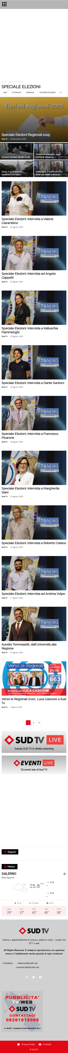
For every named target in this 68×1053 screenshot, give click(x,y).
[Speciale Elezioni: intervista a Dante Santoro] (34, 362)
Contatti (47, 1044)
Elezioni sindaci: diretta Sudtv (16, 157)
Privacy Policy (28, 1044)
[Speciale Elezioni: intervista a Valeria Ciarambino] (34, 198)
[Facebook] (27, 977)
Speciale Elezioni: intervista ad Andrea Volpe (33, 593)
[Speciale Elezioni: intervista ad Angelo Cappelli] (34, 253)
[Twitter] (34, 977)
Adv (5, 92)
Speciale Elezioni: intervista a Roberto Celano (34, 543)
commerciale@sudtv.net (27, 967)
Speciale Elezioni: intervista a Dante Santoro (33, 383)
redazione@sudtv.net (27, 963)
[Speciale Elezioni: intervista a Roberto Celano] (34, 522)
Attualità (16, 92)
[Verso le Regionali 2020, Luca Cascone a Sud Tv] (34, 678)
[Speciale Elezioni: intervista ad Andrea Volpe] (34, 573)
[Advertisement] (34, 45)
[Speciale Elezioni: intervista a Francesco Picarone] (34, 413)
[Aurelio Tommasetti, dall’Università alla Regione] (34, 624)
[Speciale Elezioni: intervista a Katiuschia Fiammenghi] (34, 308)
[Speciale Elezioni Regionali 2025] (34, 119)
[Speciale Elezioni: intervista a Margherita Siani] (34, 468)
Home (4, 81)
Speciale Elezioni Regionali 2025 (26, 135)
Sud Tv (4, 139)
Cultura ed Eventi (47, 92)
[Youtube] (41, 977)
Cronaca (30, 92)
